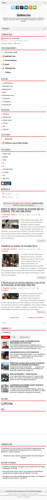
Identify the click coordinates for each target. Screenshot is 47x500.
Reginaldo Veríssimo (11, 38)
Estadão (5, 157)
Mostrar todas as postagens (23, 205)
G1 (3, 163)
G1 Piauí (5, 123)
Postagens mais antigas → (36, 317)
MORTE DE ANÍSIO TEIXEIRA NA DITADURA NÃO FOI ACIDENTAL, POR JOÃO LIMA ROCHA (22, 210)
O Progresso (7, 101)
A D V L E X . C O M (11, 52)
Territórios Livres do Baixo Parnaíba (16, 143)
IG (3, 166)
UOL (4, 175)
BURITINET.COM (10, 56)
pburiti (7, 64)
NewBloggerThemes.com (29, 495)
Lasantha (35, 494)
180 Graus (6, 114)
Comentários (8, 197)
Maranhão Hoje (8, 86)
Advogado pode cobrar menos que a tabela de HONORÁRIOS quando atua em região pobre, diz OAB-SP (23, 472)
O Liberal (5, 172)
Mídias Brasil (7, 89)
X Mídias (8, 72)
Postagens (7, 194)
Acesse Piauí (7, 117)
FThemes (17, 494)
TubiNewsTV (7, 332)
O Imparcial (6, 98)
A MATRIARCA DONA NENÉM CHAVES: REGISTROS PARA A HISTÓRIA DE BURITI (26, 386)
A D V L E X (8, 139)
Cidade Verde (7, 120)
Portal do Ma (7, 105)
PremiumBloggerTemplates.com (10, 495)
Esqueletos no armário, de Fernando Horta (19, 246)
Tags (14, 337)
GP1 (4, 126)
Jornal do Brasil (8, 169)
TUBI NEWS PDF (10, 68)
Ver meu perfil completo (10, 43)
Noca (4, 92)
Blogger (23, 457)
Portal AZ (6, 129)
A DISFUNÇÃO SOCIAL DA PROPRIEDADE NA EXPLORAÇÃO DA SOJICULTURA (24, 342)
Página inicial (14, 317)
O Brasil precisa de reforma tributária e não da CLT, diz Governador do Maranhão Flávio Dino (23, 283)
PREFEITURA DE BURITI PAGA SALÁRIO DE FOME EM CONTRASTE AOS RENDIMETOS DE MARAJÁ (27, 364)
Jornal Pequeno (8, 83)
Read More (41, 241)
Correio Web (7, 154)
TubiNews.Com (23, 15)
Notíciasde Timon (8, 95)
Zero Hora (6, 178)
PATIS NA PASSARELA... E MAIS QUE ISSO (23, 374)
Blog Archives (24, 337)
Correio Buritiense (11, 60)
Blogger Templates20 (23, 497)
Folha (4, 160)
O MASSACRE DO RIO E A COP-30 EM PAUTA (24, 352)
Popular (5, 337)
